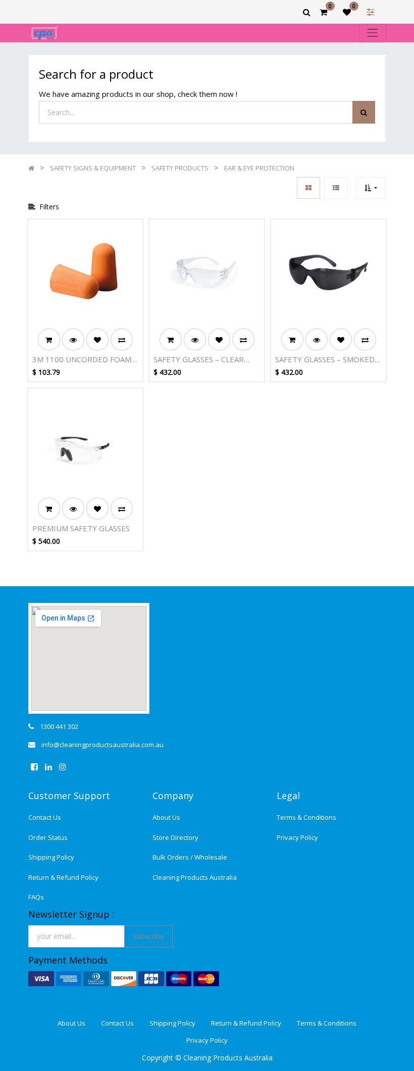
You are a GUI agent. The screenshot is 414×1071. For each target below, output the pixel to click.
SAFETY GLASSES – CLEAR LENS (198, 359)
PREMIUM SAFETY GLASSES (81, 528)
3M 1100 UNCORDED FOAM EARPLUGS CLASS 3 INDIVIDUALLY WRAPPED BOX (81, 359)
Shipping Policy (51, 857)
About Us (166, 817)
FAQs (36, 896)
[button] (371, 188)
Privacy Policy (297, 837)
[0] (323, 12)
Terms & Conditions (306, 817)
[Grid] (308, 188)
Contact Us (44, 817)
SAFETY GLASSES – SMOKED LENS (325, 359)
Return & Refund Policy (63, 877)
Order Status (48, 837)
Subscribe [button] (148, 936)
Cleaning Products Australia (194, 877)
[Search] (363, 112)
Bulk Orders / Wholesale (189, 857)
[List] (336, 188)
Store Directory (175, 837)
